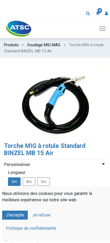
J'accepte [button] (15, 215)
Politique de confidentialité (31, 228)
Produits (11, 44)
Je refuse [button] (41, 215)
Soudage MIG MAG (43, 44)
